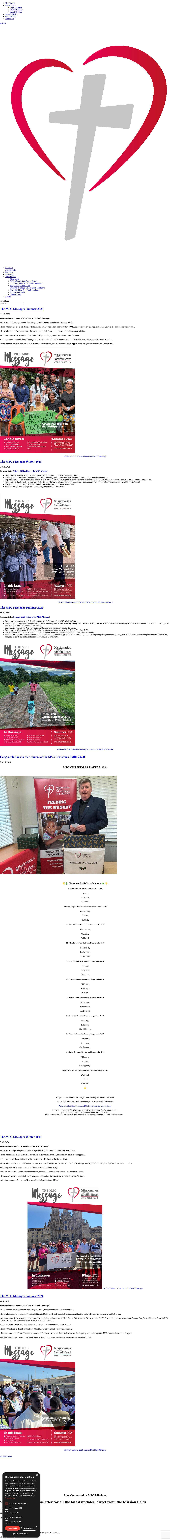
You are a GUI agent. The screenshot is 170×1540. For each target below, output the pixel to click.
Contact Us (9, 19)
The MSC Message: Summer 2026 (21, 308)
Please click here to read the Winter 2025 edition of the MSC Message (85, 602)
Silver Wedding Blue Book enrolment (25, 290)
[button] (21, 1533)
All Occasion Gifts (17, 292)
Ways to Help (10, 270)
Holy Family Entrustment (20, 286)
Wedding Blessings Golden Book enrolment (27, 288)
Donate (8, 297)
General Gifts (15, 294)
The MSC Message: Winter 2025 (21, 461)
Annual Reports (52, 1528)
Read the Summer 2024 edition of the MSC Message (85, 1450)
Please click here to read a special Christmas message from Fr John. (85, 1106)
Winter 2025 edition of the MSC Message (30, 471)
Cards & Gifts (10, 277)
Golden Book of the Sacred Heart (23, 281)
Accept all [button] (12, 1528)
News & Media (11, 14)
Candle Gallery (16, 12)
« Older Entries (6, 1456)
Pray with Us (10, 5)
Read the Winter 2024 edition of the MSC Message (122, 1288)
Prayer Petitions (16, 10)
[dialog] (21, 1505)
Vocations (9, 272)
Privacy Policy (10, 1498)
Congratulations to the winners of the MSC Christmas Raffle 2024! (42, 757)
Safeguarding (10, 16)
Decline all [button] (29, 1528)
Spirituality (9, 274)
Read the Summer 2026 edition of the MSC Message (85, 456)
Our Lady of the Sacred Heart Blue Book (26, 283)
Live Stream (10, 3)
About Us (9, 268)
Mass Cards (14, 279)
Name (2, 1508)
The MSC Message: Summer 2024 (21, 1296)
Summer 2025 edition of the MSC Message (31, 617)
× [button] (37, 1475)
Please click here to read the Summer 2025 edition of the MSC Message (85, 749)
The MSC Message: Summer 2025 (21, 607)
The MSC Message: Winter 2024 (21, 1136)
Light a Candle (16, 7)
